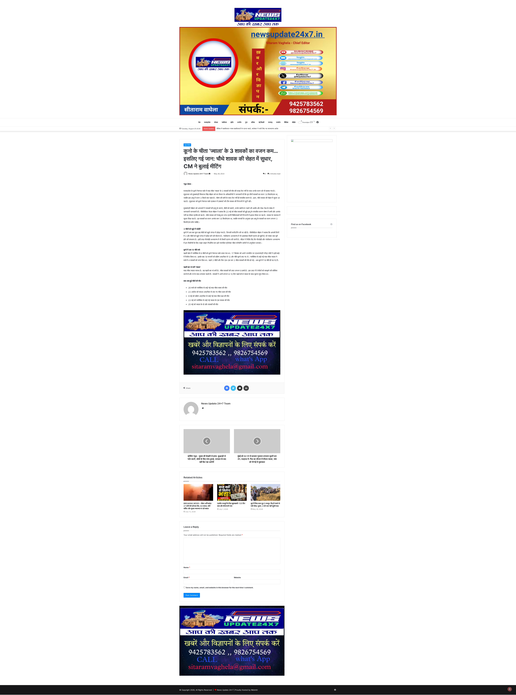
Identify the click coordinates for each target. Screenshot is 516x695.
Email (187, 577)
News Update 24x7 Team (198, 174)
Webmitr (254, 690)
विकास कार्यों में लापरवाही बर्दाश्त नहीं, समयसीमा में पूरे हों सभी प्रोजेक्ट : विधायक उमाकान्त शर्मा (246, 128)
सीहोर (294, 122)
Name (187, 567)
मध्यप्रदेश (207, 122)
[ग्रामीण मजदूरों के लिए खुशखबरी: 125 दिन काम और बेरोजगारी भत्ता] (232, 492)
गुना (246, 122)
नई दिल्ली (261, 122)
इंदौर (232, 122)
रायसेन (278, 122)
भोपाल (216, 122)
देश (199, 122)
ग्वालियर (224, 122)
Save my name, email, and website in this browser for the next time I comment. (219, 587)
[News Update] (258, 17)
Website (237, 577)
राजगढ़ (270, 122)
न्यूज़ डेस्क (187, 145)
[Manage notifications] (510, 689)
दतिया (253, 122)
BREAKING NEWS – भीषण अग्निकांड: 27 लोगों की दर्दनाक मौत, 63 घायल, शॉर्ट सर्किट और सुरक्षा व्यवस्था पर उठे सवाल (198, 506)
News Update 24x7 (225, 690)
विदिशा (286, 122)
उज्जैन (239, 122)
